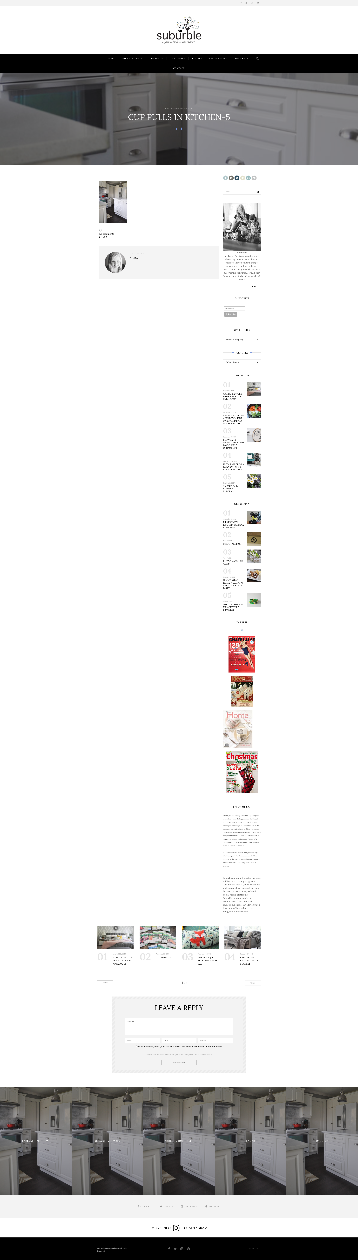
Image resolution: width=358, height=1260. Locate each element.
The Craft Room (132, 58)
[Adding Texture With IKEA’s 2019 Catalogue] (115, 937)
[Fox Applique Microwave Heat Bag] (200, 937)
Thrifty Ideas (218, 58)
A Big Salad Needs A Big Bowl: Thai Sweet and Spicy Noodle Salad (233, 419)
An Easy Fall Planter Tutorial (230, 489)
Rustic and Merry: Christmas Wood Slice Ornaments (233, 444)
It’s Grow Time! (164, 957)
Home (111, 58)
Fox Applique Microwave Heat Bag (207, 960)
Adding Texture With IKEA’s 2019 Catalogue (232, 396)
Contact (179, 68)
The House (156, 58)
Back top (253, 1248)
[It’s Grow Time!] (158, 937)
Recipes (197, 58)
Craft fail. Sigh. (232, 544)
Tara (169, 108)
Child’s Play (242, 58)
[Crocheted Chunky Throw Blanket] (242, 937)
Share (103, 237)
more (255, 286)
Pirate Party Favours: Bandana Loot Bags (233, 525)
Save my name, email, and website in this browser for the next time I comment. (180, 1046)
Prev (105, 983)
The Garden (177, 58)
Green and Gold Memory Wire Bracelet (232, 607)
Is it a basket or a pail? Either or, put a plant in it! (233, 467)
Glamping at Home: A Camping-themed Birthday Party (233, 584)
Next (252, 983)
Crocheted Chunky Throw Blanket (249, 960)
